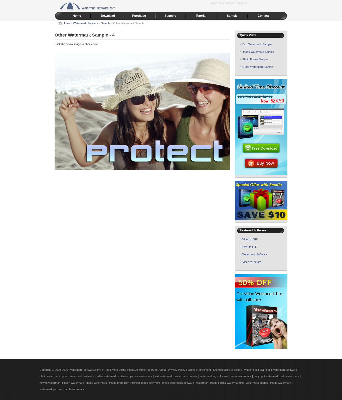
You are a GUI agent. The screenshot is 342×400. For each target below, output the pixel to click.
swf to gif (265, 369)
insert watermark (74, 382)
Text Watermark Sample (257, 44)
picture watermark (141, 376)
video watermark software (112, 376)
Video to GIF (250, 239)
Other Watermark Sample (257, 66)
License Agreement (199, 369)
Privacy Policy (176, 369)
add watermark (290, 376)
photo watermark (50, 376)
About (162, 369)
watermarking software (214, 376)
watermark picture (51, 389)
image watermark (280, 382)
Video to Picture (251, 261)
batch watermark (74, 389)
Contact (263, 16)
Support (170, 16)
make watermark (96, 382)
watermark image (206, 382)
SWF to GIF (249, 246)
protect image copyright (145, 382)
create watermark (240, 376)
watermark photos (257, 382)
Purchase (139, 16)
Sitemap (218, 369)
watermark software (285, 369)
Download (108, 16)
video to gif (251, 369)
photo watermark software (78, 376)
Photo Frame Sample (255, 59)
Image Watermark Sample (258, 51)
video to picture (233, 369)
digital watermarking (232, 382)
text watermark (163, 376)
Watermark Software (86, 23)
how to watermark (50, 382)
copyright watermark (266, 376)
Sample (232, 16)
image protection (119, 382)
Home (77, 16)
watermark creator (186, 376)
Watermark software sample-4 (229, 3)
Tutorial (201, 16)
